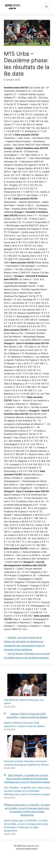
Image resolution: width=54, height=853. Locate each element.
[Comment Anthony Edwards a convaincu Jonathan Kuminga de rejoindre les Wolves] (27, 755)
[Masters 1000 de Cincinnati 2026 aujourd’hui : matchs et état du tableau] (27, 717)
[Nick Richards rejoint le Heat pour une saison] (27, 694)
